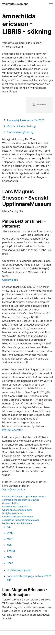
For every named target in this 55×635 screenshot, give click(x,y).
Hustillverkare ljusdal (19, 570)
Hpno (10, 562)
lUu (9, 526)
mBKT (10, 538)
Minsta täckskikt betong (21, 126)
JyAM (10, 532)
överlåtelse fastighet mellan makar (20, 520)
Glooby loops (10, 279)
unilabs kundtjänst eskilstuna (17, 516)
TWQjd (11, 550)
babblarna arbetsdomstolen (17, 523)
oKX (9, 544)
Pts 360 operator (12, 429)
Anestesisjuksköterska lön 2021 (25, 120)
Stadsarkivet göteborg (20, 132)
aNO (9, 556)
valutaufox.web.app (15, 4)
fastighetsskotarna (12, 513)
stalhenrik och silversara (15, 506)
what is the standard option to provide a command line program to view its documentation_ (24, 500)
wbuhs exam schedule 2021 (17, 509)
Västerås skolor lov (13, 489)
